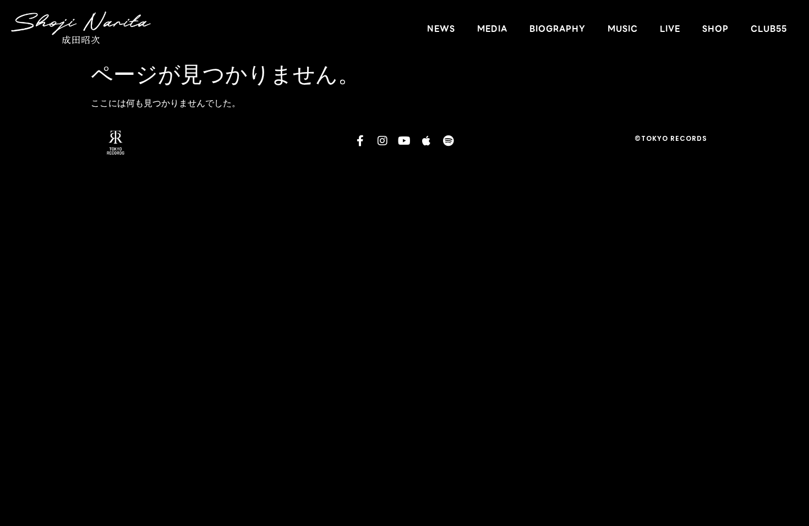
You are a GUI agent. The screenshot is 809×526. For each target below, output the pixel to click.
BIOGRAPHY (557, 29)
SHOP (715, 29)
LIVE (670, 29)
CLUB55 (769, 29)
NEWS (441, 29)
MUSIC (623, 29)
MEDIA (492, 29)
